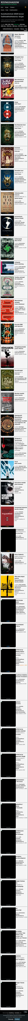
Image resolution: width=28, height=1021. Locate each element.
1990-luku (9, 26)
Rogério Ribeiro (19, 448)
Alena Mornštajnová (20, 858)
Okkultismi (22, 612)
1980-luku (14, 26)
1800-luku (21, 308)
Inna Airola (18, 703)
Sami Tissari (18, 104)
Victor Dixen (18, 60)
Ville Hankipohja (19, 886)
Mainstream (18, 682)
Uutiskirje (11, 1012)
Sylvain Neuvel (18, 198)
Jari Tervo (17, 626)
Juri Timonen (23, 938)
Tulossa (22, 29)
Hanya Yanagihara (19, 959)
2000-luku (3, 26)
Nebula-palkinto (23, 43)
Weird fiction (18, 587)
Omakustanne (18, 709)
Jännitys (16, 246)
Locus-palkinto (18, 45)
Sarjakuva (24, 467)
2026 (6, 24)
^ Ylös (25, 1012)
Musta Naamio (19, 395)
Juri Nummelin (18, 807)
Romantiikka (22, 712)
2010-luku (22, 24)
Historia (17, 517)
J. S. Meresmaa (19, 781)
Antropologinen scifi (19, 963)
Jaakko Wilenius (19, 348)
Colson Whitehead (19, 304)
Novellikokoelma (19, 513)
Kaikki (25, 26)
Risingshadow (10, 3)
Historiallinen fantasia (20, 608)
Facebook (17, 1012)
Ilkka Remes (18, 240)
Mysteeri (17, 332)
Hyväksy (17, 1019)
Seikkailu (21, 611)
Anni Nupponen (19, 422)
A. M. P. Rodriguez (19, 443)
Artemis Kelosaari (19, 603)
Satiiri (25, 87)
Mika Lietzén (18, 463)
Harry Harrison (19, 533)
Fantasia (21, 40)
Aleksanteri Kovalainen (21, 676)
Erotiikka (17, 612)
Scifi (20, 85)
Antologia (21, 427)
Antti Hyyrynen (19, 326)
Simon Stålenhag (19, 264)
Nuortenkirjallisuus (19, 64)
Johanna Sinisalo (19, 218)
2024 (12, 24)
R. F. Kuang (18, 38)
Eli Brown (17, 151)
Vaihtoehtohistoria (8, 29)
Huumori (21, 332)
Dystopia (23, 106)
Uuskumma (17, 943)
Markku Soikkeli (19, 509)
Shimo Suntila (18, 933)
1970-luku (20, 26)
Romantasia (23, 66)
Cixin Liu (17, 83)
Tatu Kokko (18, 655)
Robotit (16, 269)
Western (17, 159)
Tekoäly (22, 108)
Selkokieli (23, 785)
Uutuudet (16, 29)
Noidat (18, 157)
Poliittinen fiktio (19, 863)
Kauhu (20, 487)
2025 (9, 24)
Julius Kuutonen (19, 484)
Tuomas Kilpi (18, 910)
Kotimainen (17, 108)
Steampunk (17, 428)
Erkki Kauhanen (19, 834)
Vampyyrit (17, 66)
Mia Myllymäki (18, 279)
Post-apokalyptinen (19, 268)
